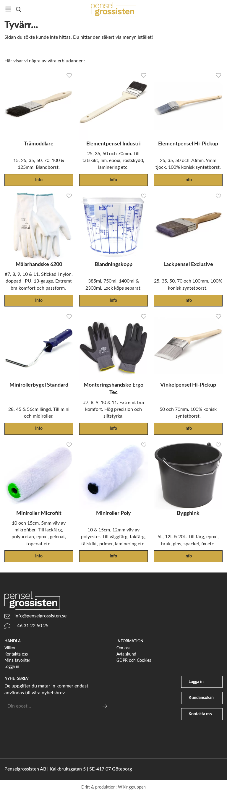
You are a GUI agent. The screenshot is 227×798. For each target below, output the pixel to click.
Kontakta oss (16, 654)
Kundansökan (201, 697)
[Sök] (18, 9)
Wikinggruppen (132, 787)
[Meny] (8, 9)
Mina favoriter (17, 660)
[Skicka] (105, 706)
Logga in (11, 666)
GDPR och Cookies (133, 660)
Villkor (10, 648)
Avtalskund (126, 654)
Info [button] (39, 180)
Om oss (123, 648)
